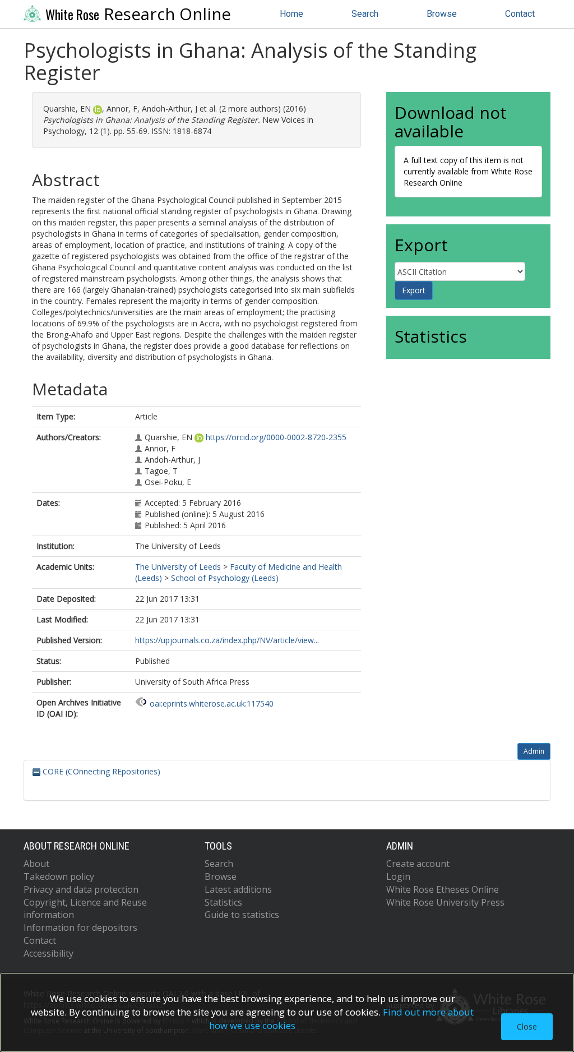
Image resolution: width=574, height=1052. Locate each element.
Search (364, 13)
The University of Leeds (178, 566)
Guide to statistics (242, 914)
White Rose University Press (445, 902)
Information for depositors (80, 927)
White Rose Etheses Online (442, 889)
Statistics (223, 902)
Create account (418, 863)
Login (398, 876)
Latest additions (238, 889)
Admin (534, 751)
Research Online (138, 14)
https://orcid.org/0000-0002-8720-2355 (276, 437)
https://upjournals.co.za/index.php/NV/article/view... (227, 640)
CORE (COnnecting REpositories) (100, 771)
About (36, 863)
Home (291, 13)
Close (527, 1026)
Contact (520, 13)
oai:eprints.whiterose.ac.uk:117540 (212, 703)
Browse (442, 13)
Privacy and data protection (81, 889)
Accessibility (48, 953)
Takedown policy (59, 876)
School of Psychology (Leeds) (225, 578)
